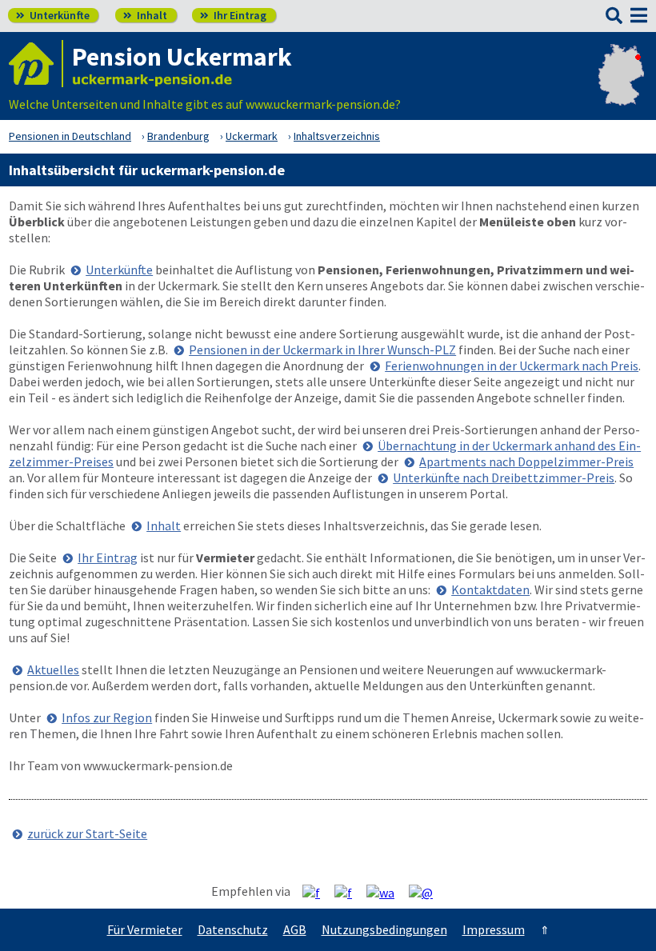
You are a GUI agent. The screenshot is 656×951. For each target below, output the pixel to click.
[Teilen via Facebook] (317, 892)
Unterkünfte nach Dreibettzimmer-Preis (503, 477)
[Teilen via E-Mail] (427, 892)
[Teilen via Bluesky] (349, 892)
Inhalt (145, 15)
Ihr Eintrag (233, 15)
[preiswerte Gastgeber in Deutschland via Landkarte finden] (621, 88)
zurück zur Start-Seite (87, 833)
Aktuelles (53, 669)
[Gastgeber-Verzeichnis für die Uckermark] (36, 63)
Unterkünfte (53, 15)
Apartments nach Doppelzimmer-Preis (526, 462)
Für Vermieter (144, 929)
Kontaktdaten (490, 589)
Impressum (493, 929)
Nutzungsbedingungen (384, 929)
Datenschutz (233, 929)
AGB (294, 929)
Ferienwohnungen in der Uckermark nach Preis (511, 366)
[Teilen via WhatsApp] (386, 892)
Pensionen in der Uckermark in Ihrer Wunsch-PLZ (322, 350)
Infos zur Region (107, 717)
